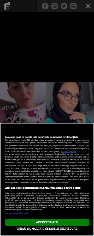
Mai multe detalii (68, 151)
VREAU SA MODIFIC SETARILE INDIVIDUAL (47, 229)
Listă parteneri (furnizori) (16, 213)
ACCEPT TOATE (47, 222)
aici (40, 171)
